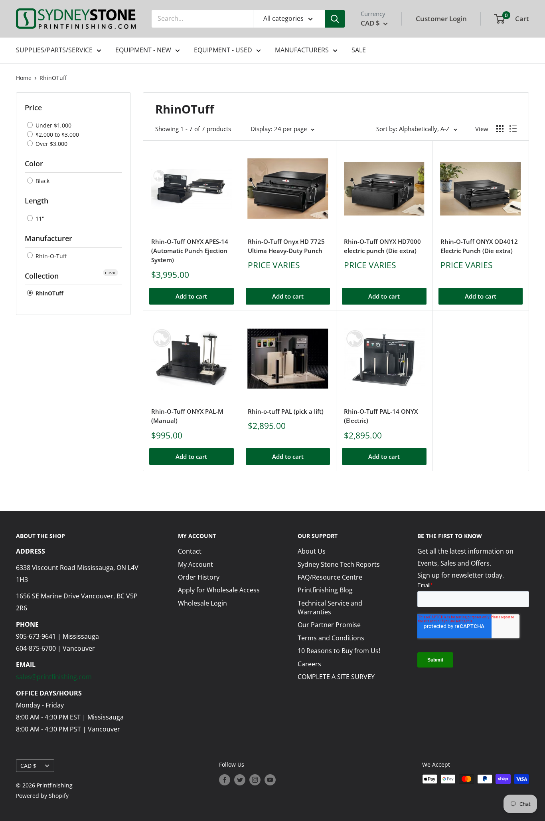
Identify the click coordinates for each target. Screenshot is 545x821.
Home (24, 78)
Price (33, 107)
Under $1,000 (52, 125)
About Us (312, 551)
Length (36, 200)
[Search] (335, 19)
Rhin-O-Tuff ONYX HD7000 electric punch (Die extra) (382, 246)
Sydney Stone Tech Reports (339, 564)
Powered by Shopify (42, 795)
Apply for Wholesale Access (219, 590)
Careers (309, 664)
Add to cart (191, 296)
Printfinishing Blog (325, 590)
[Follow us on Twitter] (239, 779)
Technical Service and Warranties (330, 607)
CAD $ (28, 765)
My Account (195, 564)
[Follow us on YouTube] (270, 779)
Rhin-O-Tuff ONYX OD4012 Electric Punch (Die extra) (479, 246)
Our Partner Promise (329, 624)
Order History (198, 577)
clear (110, 272)
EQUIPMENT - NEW (143, 50)
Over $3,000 (50, 143)
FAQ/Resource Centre (330, 577)
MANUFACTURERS (302, 50)
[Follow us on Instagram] (255, 779)
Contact (189, 551)
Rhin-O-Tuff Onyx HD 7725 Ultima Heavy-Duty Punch (286, 246)
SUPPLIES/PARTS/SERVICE (54, 50)
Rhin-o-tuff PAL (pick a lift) (286, 411)
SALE (358, 50)
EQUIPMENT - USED (223, 50)
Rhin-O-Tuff (50, 256)
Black (41, 181)
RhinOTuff (53, 78)
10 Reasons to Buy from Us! (339, 650)
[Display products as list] (513, 128)
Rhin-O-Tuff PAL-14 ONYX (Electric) (381, 415)
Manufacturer (48, 238)
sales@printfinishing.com (54, 676)
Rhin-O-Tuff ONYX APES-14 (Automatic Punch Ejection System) (189, 250)
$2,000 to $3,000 (56, 134)
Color (34, 163)
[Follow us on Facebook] (224, 779)
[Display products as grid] (500, 128)
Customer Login (441, 18)
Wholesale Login (202, 603)
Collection (42, 276)
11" (39, 218)
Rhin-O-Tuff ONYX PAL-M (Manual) (187, 415)
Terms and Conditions (331, 638)
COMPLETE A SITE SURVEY (336, 676)
